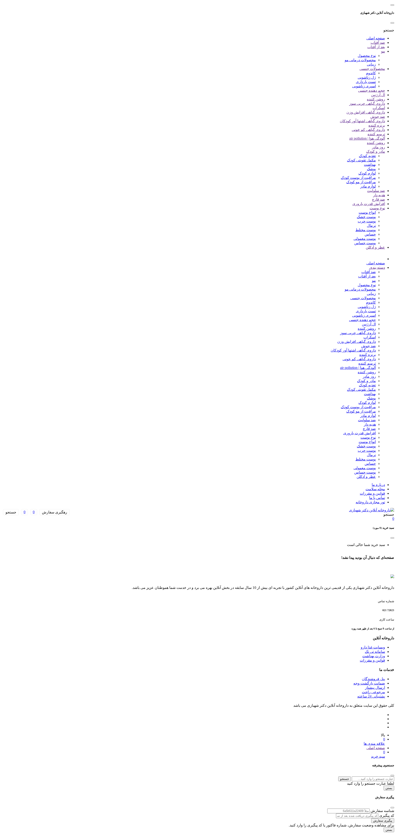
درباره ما (378, 485)
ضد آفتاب (378, 42)
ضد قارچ (378, 199)
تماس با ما (377, 498)
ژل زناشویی (367, 77)
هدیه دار (379, 195)
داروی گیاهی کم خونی (368, 130)
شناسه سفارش (382, 811)
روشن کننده (376, 99)
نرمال (371, 225)
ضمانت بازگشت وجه (369, 683)
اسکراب (379, 108)
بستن (388, 788)
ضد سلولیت (376, 191)
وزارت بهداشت (373, 656)
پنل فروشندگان (373, 679)
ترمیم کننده (376, 134)
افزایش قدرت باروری (368, 204)
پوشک (371, 169)
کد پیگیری (386, 815)
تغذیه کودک (367, 156)
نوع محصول (367, 56)
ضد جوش (377, 117)
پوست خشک (366, 217)
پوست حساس (365, 243)
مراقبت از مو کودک (361, 182)
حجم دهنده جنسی (371, 90)
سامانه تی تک (375, 652)
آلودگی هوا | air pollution (367, 138)
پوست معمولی (365, 239)
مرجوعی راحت (373, 692)
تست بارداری (366, 82)
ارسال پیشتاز (375, 688)
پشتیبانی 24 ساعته (371, 696)
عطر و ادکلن (375, 247)
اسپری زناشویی (364, 86)
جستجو (344, 779)
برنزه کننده (376, 125)
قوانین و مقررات (372, 493)
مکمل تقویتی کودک (361, 160)
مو (383, 51)
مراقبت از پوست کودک (358, 178)
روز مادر (378, 147)
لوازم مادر (368, 186)
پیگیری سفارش (382, 820)
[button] (388, 30)
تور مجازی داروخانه (370, 502)
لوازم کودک (367, 173)
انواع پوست (367, 212)
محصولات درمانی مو (360, 60)
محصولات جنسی (372, 69)
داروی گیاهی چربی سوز (367, 103)
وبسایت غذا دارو (373, 647)
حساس (370, 234)
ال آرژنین (378, 95)
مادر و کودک (375, 151)
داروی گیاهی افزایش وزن (365, 112)
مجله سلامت (375, 489)
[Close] (392, 23)
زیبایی (371, 64)
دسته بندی (377, 267)
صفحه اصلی (375, 38)
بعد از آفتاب (376, 47)
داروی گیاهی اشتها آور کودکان (362, 121)
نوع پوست (377, 208)
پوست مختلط (365, 230)
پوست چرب (367, 221)
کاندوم (371, 73)
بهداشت (370, 164)
